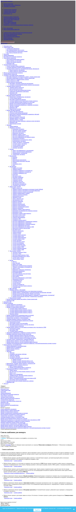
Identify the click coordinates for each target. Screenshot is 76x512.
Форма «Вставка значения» (13, 110)
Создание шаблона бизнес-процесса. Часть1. (21, 310)
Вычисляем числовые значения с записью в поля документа (25, 121)
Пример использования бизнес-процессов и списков (20, 320)
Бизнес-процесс (10, 350)
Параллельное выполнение (19, 159)
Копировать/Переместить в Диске (21, 256)
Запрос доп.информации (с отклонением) (22, 150)
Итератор (14, 157)
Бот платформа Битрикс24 (10, 35)
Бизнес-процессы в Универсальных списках (18, 79)
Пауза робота (15, 276)
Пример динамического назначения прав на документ (20, 315)
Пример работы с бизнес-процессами (16, 306)
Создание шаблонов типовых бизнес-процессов (19, 67)
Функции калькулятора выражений (18, 113)
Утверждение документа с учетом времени (17, 318)
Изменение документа (18, 133)
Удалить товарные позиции (19, 248)
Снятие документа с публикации (20, 142)
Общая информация (9, 55)
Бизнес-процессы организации (14, 82)
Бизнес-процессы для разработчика (12, 344)
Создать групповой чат (18, 284)
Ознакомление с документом (19, 153)
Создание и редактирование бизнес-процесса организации (24, 84)
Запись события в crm (17, 198)
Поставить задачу (16, 176)
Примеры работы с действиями (17, 289)
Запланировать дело (17, 200)
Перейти (37, 510)
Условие (14, 162)
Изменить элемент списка (19, 134)
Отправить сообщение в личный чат (21, 172)
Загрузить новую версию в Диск (20, 255)
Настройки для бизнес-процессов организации (21, 83)
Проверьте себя (10, 63)
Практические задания (15, 94)
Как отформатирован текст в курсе (15, 50)
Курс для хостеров (8, 28)
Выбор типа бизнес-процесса (14, 62)
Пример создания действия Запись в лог (22, 360)
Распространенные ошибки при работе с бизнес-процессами (22, 299)
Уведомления (13, 166)
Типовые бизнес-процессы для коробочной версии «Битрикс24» (23, 68)
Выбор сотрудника (17, 264)
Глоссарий (6, 54)
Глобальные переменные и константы (19, 91)
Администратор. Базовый (10, 9)
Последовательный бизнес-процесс (15, 59)
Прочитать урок (8, 460)
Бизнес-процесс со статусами (14, 60)
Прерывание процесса (18, 279)
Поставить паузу (16, 229)
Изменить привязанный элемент (20, 206)
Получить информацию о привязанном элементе (24, 221)
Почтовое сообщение (17, 177)
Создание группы (16, 281)
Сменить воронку (16, 232)
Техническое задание (15, 322)
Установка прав (16, 287)
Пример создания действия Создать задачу (23, 362)
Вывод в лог (13, 372)
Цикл (13, 165)
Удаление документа (17, 147)
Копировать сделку (17, 212)
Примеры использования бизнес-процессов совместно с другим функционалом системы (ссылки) (31, 343)
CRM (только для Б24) (15, 186)
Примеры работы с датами (16, 119)
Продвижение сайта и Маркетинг (12, 5)
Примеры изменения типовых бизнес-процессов (19, 334)
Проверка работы (14, 314)
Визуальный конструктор (16, 88)
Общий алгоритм (16, 359)
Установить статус (17, 163)
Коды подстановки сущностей (17, 117)
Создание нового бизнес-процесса (18, 308)
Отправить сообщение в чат (19, 173)
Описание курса (8, 46)
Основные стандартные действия (18, 354)
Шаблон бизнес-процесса (13, 348)
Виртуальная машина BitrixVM (11, 29)
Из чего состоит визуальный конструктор (20, 90)
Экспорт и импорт (14, 106)
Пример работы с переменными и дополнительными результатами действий (31, 292)
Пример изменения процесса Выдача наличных (22, 335)
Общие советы (13, 370)
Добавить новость (17, 169)
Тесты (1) (6, 383)
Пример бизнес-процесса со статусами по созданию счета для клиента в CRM (26, 327)
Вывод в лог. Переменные (16, 374)
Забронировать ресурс (18, 196)
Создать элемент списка (18, 145)
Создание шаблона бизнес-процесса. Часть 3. (21, 312)
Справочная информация (13, 48)
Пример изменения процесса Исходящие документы (23, 338)
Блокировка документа (18, 129)
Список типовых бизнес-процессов (15, 66)
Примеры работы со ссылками (17, 118)
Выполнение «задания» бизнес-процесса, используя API (21, 363)
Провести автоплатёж (18, 230)
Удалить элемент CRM (18, 249)
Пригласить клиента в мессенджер (21, 228)
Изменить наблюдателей (18, 204)
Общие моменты (14, 126)
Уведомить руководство (18, 182)
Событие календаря (17, 178)
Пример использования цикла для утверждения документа (27, 291)
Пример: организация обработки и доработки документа (24, 105)
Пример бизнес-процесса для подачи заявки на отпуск (20, 340)
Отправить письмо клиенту (19, 220)
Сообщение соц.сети (17, 181)
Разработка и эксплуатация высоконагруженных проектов (18, 25)
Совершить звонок (17, 180)
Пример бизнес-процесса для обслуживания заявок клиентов (22, 342)
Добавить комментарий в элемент (21, 193)
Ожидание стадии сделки (18, 214)
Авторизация (4, 43)
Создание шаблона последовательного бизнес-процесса (24, 101)
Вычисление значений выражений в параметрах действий (24, 114)
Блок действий (16, 263)
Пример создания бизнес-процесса (15, 307)
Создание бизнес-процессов (17, 326)
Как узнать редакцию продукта (14, 52)
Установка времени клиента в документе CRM (18, 319)
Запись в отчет (16, 268)
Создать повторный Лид (18, 244)
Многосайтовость (8, 21)
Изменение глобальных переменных (21, 269)
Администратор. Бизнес (10, 12)
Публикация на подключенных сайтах (22, 139)
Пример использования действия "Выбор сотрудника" (26, 293)
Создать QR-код (16, 283)
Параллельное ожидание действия (21, 161)
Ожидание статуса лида (18, 216)
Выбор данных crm (17, 188)
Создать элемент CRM (18, 247)
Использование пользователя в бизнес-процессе (19, 316)
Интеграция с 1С (8, 13)
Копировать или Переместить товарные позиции (24, 210)
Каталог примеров (8, 303)
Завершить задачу (16, 197)
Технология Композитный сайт (11, 18)
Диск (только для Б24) (15, 251)
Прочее (11, 260)
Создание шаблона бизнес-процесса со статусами (22, 102)
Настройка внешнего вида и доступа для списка (22, 324)
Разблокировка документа (19, 141)
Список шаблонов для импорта (14, 304)
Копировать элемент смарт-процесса (21, 213)
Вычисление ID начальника (17, 377)
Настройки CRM (14, 330)
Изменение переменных (18, 271)
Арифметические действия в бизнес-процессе (21, 375)
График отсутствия (17, 168)
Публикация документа (18, 138)
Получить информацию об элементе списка (23, 137)
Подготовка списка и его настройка (19, 323)
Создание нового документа (19, 143)
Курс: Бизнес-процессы (6, 1)
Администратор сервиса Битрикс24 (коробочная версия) (18, 32)
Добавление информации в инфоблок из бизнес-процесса (21, 332)
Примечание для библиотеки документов (20, 97)
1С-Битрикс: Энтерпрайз (10, 23)
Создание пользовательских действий (19, 358)
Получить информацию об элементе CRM (23, 226)
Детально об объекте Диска (19, 252)
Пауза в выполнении (17, 275)
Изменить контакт (17, 202)
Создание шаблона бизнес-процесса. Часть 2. (21, 311)
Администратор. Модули (10, 11)
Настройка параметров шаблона (18, 99)
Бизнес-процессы (8, 38)
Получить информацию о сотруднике (21, 277)
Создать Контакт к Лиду (18, 241)
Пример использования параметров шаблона (21, 103)
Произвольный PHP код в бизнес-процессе (17, 368)
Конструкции (13, 155)
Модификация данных (15, 115)
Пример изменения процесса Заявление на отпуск (22, 336)
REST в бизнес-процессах (16, 366)
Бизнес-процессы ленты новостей (18, 71)
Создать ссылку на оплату (19, 245)
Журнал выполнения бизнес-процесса (13, 72)
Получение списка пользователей (18, 379)
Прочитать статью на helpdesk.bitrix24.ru (14, 473)
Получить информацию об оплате (21, 225)
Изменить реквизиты (17, 208)
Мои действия (13, 288)
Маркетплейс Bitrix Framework (11, 19)
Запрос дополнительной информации (22, 151)
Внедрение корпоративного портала (13, 34)
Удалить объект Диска (18, 259)
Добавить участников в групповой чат (22, 267)
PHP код (14, 261)
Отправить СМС (16, 218)
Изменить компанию (17, 201)
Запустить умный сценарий (19, 130)
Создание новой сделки (18, 239)
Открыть (3, 386)
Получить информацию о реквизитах (21, 222)
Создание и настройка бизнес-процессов (14, 75)
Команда (14, 158)
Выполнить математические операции (22, 265)
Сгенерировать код (17, 280)
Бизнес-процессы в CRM (13, 80)
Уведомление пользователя (19, 184)
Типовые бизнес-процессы (10, 64)
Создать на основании (18, 243)
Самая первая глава (8, 47)
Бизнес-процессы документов (17, 70)
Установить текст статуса (18, 185)
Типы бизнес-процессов (10, 58)
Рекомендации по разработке (14, 347)
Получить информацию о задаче (20, 135)
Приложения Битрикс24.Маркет (12, 36)
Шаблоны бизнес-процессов (14, 95)
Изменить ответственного (19, 205)
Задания (12, 149)
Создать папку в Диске (18, 257)
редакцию (8, 445)
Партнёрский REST (9, 39)
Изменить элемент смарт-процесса (21, 209)
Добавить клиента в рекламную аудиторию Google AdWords (27, 189)
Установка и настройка (9, 6)
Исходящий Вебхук (17, 272)
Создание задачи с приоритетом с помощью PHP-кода (20, 339)
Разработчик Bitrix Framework (11, 16)
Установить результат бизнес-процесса (22, 285)
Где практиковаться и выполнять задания (17, 51)
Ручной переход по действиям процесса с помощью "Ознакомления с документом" (33, 295)
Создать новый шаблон (15, 98)
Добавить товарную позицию (19, 194)
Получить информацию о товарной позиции (23, 224)
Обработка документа (15, 127)
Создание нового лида (18, 236)
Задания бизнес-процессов (10, 74)
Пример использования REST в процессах (20, 367)
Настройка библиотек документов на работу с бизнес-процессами (23, 76)
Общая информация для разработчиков (16, 346)
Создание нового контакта (19, 234)
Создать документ (17, 240)
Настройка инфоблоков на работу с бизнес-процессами (21, 78)
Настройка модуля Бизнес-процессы (13, 56)
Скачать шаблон (18, 460)
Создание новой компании (19, 237)
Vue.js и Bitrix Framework (10, 22)
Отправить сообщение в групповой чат (22, 170)
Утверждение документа (18, 154)
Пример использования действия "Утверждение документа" (27, 296)
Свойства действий (14, 355)
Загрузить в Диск (16, 253)
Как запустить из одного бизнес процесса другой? (22, 371)
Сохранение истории (17, 146)
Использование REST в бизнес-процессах (17, 364)
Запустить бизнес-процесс (19, 131)
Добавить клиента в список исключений (22, 192)
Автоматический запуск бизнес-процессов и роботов (20, 381)
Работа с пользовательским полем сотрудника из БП (23, 378)
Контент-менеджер (8, 3)
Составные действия (15, 356)
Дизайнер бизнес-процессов (14, 86)
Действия (9, 125)
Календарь (15, 174)
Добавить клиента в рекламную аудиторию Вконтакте (26, 190)
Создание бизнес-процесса (16, 331)
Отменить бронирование (18, 217)
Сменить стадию (16, 233)
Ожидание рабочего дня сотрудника (21, 273)
